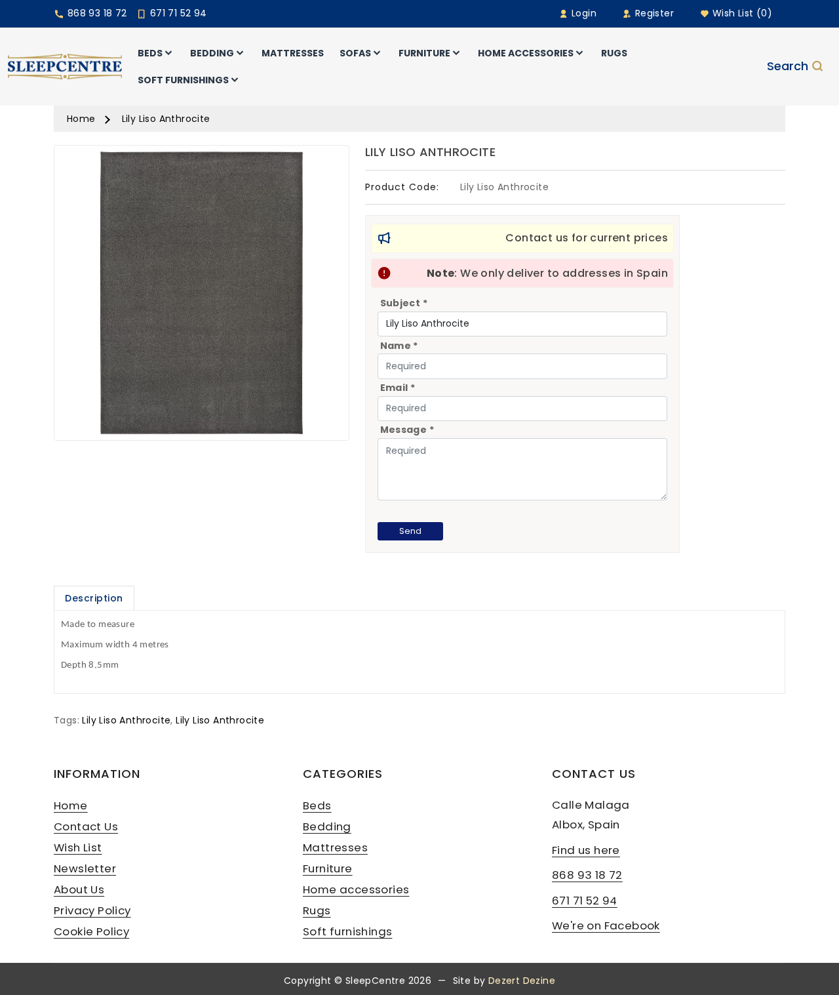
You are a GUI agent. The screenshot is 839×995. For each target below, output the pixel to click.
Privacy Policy (92, 910)
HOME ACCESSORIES (526, 53)
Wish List (78, 847)
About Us (79, 889)
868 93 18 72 (95, 13)
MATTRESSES (293, 53)
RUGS (614, 53)
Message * (407, 429)
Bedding (327, 826)
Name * (399, 345)
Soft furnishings (347, 931)
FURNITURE (424, 53)
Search (787, 67)
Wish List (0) (740, 13)
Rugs (317, 910)
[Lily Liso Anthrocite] (201, 297)
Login (582, 13)
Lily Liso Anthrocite (166, 118)
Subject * (404, 303)
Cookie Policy (91, 931)
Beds (317, 805)
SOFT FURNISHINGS (183, 80)
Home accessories (356, 889)
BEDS (150, 53)
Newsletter (85, 868)
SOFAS (355, 53)
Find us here (586, 850)
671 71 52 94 (176, 13)
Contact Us (86, 826)
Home (81, 118)
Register (653, 13)
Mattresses (335, 847)
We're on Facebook (606, 925)
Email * (398, 387)
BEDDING (212, 53)
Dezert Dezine (521, 980)
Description (94, 598)
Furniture (328, 868)
